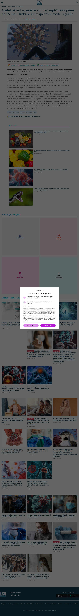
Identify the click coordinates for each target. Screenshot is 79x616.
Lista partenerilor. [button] (51, 313)
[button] (39, 306)
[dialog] (39, 308)
